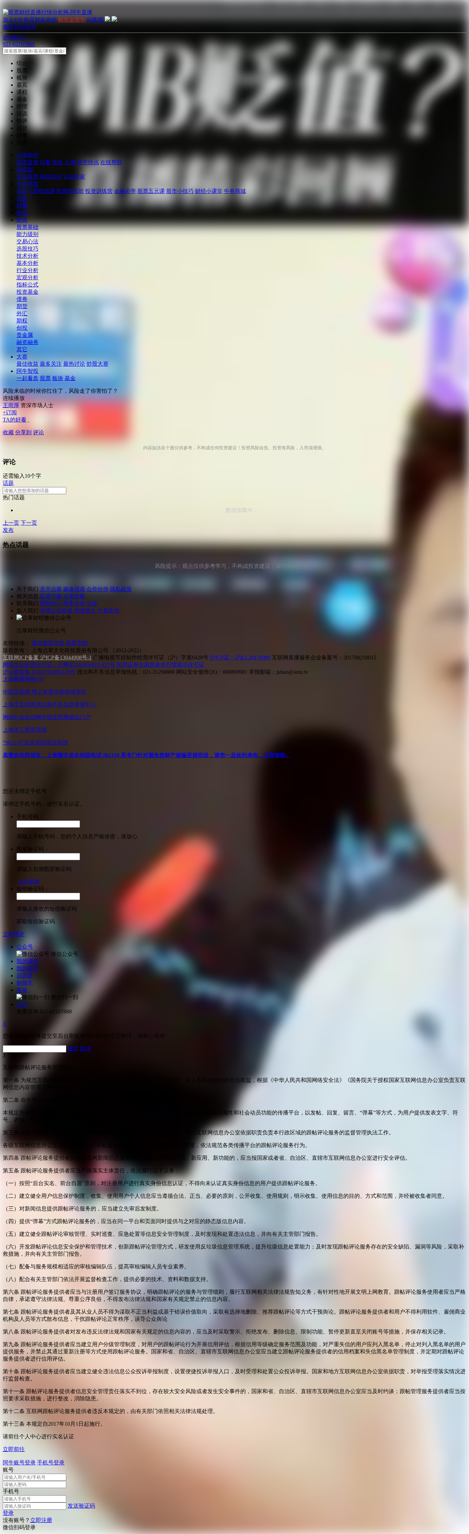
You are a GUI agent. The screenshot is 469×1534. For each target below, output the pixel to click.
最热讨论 (74, 364)
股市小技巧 (180, 191)
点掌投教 (74, 596)
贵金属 (24, 335)
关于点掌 (51, 589)
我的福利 (27, 968)
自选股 (24, 975)
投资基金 (27, 292)
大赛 (21, 357)
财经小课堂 (208, 191)
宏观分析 (27, 277)
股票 (45, 378)
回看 (45, 162)
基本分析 (27, 263)
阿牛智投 (27, 371)
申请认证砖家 (56, 610)
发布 (8, 530)
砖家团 (24, 169)
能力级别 (27, 234)
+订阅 (10, 412)
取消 (85, 1048)
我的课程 (27, 961)
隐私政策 (121, 589)
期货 (21, 306)
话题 (21, 198)
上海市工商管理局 (25, 730)
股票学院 (77, 643)
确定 (73, 1048)
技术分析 (27, 256)
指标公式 (27, 285)
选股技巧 (27, 249)
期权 (21, 321)
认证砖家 (74, 177)
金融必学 (125, 191)
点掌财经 (27, 155)
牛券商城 (235, 191)
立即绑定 (14, 934)
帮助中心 (51, 603)
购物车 (24, 983)
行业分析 (27, 270)
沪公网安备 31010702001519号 (39, 672)
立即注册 (41, 1520)
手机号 (11, 1491)
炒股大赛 (97, 364)
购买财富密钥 (40, 20)
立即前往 (14, 1449)
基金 (70, 378)
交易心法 (27, 241)
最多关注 (51, 364)
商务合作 (74, 603)
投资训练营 (99, 191)
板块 (57, 378)
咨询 (21, 1004)
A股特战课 (42, 191)
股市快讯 (88, 162)
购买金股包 (71, 20)
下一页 (29, 523)
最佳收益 (27, 364)
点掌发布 (108, 610)
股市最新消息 (48, 643)
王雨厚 (11, 405)
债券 (21, 299)
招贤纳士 (85, 610)
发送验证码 (81, 1506)
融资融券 (27, 342)
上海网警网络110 (23, 679)
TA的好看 (14, 420)
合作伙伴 (97, 589)
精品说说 (51, 177)
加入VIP (12, 20)
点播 (70, 162)
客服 (21, 990)
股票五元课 (151, 191)
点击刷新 (29, 882)
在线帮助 (111, 162)
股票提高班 (70, 191)
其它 (21, 349)
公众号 (24, 947)
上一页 (11, 523)
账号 (8, 1470)
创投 (21, 328)
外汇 (21, 313)
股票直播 (27, 162)
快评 (21, 213)
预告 (57, 162)
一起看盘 (27, 378)
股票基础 (27, 227)
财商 (21, 220)
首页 (21, 191)
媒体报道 (74, 589)
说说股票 (27, 177)
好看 (21, 205)
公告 (92, 603)
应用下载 (51, 596)
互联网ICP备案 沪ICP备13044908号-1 (47, 657)
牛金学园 (27, 184)
